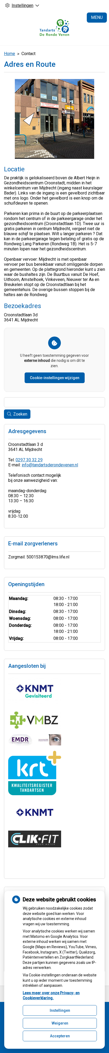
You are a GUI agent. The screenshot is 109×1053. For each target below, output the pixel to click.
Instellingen (60, 1010)
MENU (97, 17)
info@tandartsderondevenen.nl (50, 464)
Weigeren (60, 1023)
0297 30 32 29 (29, 459)
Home (9, 53)
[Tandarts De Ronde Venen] (54, 28)
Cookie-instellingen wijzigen (54, 378)
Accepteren (60, 1036)
